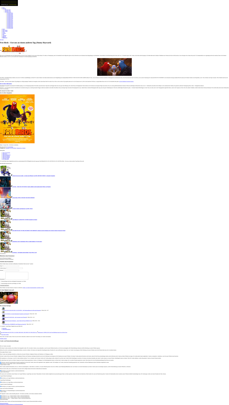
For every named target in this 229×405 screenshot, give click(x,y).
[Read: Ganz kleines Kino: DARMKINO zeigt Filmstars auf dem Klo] (3, 323)
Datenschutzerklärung (4, 403)
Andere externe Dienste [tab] (4, 371)
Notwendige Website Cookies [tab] (5, 352)
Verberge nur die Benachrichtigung (16, 404)
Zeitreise (23, 148)
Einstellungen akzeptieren (5, 404)
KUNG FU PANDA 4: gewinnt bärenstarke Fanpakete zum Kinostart (15, 313)
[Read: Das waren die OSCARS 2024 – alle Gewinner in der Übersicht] (3, 316)
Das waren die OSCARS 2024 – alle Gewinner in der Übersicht (14, 317)
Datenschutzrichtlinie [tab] (4, 399)
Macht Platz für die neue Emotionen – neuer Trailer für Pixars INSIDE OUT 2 (17, 320)
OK (0, 338)
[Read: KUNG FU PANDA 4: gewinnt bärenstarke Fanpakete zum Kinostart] (3, 312)
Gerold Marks (10, 146)
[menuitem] (115, 7)
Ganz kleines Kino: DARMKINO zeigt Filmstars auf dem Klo (14, 324)
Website (1, 270)
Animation (7, 148)
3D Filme (2, 39)
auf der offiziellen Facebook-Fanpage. (126, 81)
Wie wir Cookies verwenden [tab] (5, 346)
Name (1, 265)
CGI (11, 148)
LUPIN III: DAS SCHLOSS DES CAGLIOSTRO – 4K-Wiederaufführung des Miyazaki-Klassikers (21, 310)
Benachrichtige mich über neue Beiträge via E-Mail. (11, 283)
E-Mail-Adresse (3, 268)
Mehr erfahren (4, 338)
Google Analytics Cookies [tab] (5, 364)
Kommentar (2, 279)
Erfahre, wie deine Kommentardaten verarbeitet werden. (33, 287)
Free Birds (14, 148)
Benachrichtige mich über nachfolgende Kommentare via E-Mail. (13, 281)
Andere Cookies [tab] (3, 391)
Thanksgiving (19, 148)
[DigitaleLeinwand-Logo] (9, 5)
